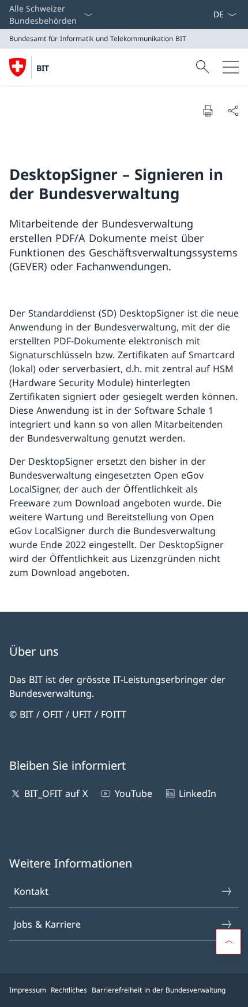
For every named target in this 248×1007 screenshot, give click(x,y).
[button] (228, 941)
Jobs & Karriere (47, 924)
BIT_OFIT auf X (56, 793)
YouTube (133, 793)
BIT (42, 68)
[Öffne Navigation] (230, 67)
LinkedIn (197, 793)
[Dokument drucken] (207, 110)
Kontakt (31, 891)
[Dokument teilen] (233, 110)
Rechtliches (69, 990)
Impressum (27, 990)
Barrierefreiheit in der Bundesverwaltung (159, 990)
